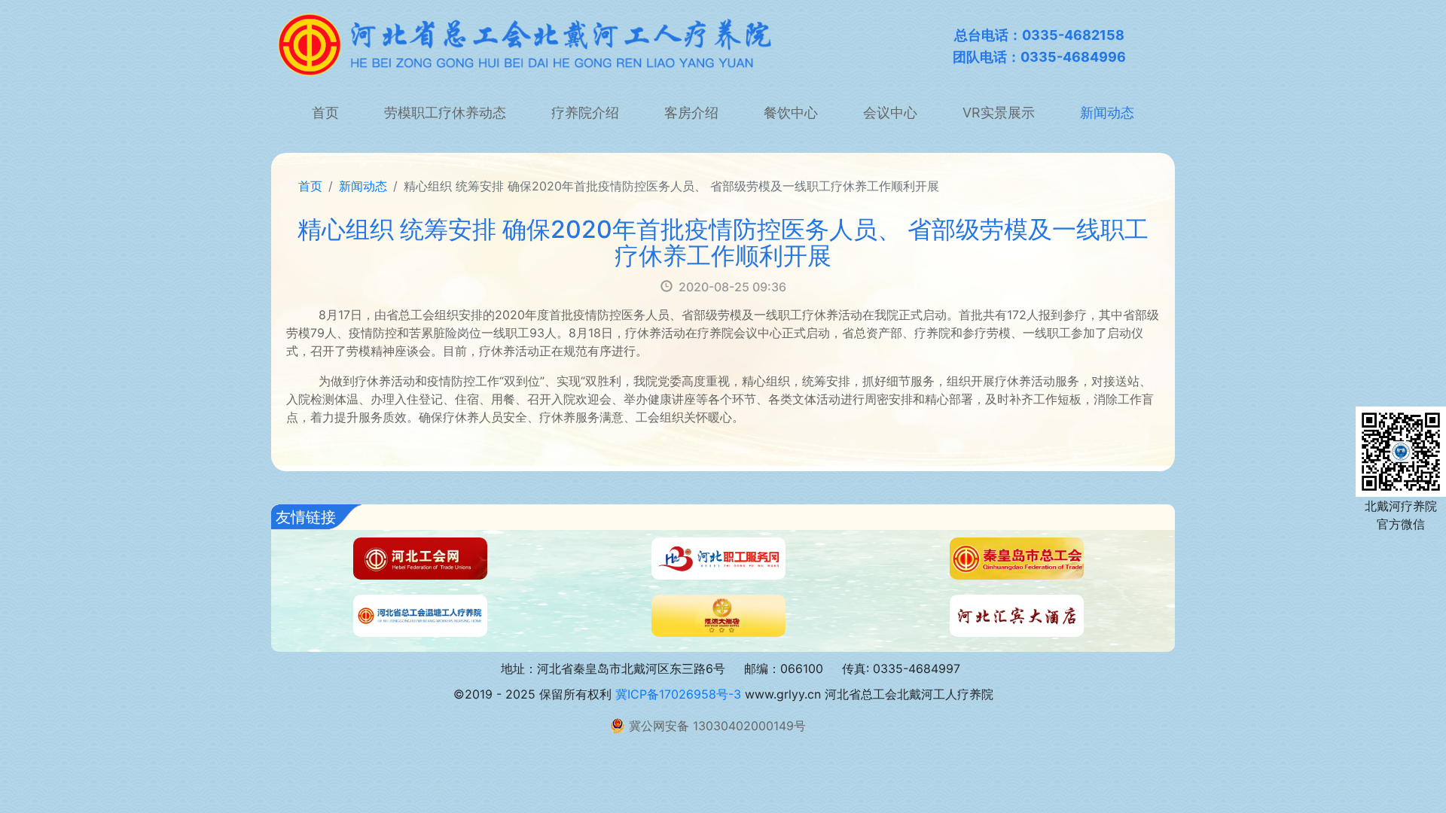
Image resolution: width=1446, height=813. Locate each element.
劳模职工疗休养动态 (445, 112)
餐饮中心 (791, 112)
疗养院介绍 (585, 112)
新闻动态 (1107, 112)
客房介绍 (691, 112)
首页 (325, 112)
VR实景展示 (998, 112)
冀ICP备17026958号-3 (678, 694)
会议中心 (890, 112)
